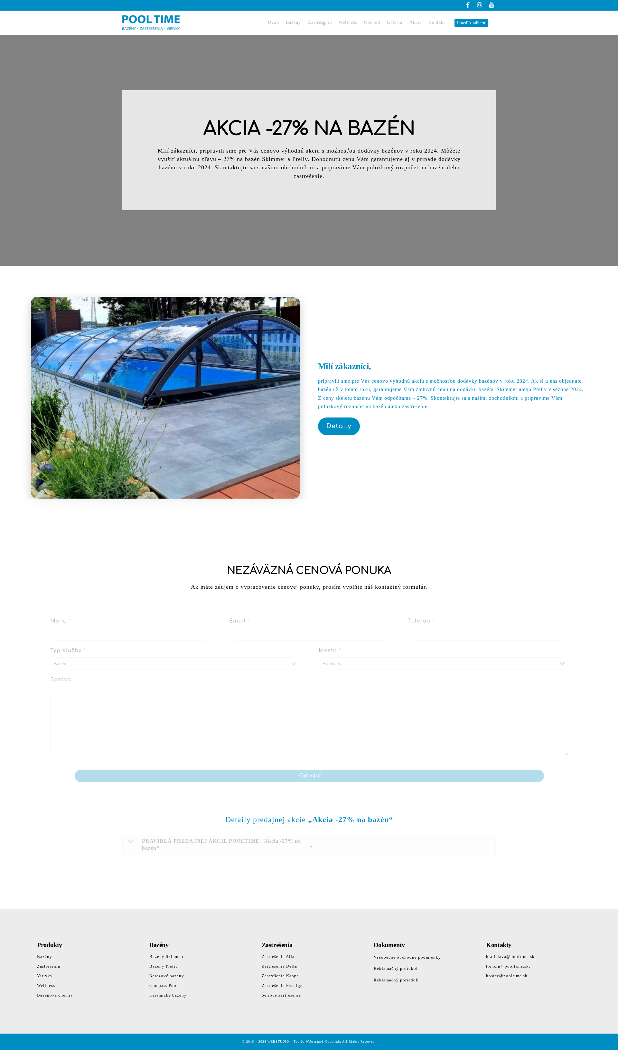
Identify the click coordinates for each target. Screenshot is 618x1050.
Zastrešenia (320, 22)
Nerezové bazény (166, 975)
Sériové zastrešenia (281, 995)
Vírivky (45, 975)
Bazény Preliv (163, 966)
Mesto (330, 650)
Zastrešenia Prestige (282, 985)
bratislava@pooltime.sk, (511, 956)
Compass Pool (163, 985)
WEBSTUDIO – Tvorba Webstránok (295, 1041)
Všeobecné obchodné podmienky (407, 957)
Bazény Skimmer (166, 956)
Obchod (372, 22)
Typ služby (68, 650)
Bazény (293, 22)
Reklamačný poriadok (396, 980)
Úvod (273, 22)
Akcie (415, 22)
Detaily (338, 426)
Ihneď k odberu (471, 23)
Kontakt (436, 22)
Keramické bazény (168, 995)
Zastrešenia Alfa (278, 956)
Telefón (421, 621)
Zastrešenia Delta (279, 966)
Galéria (394, 22)
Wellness (348, 22)
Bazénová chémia (55, 995)
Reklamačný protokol (396, 968)
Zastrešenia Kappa (280, 975)
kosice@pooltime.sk (507, 975)
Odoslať (310, 776)
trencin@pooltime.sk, (508, 966)
